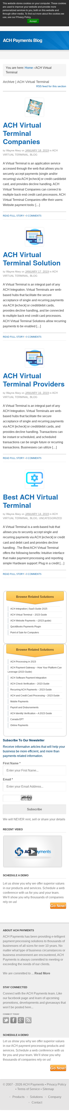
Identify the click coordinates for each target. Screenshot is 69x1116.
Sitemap (48, 1089)
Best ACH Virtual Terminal (30, 501)
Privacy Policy (56, 1084)
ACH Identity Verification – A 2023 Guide (31, 713)
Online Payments (19, 725)
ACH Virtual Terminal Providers (34, 379)
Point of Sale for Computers (24, 632)
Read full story (13, 215)
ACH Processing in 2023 (23, 661)
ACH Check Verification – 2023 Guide (29, 683)
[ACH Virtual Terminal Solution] (34, 236)
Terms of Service (28, 1089)
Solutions (36, 1097)
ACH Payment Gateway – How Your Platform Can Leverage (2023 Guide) (35, 669)
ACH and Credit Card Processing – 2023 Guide (35, 695)
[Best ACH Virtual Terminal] (34, 479)
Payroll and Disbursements (24, 707)
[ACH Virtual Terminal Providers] (34, 358)
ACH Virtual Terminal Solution (32, 258)
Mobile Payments (19, 701)
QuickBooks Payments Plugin (25, 626)
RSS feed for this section (51, 86)
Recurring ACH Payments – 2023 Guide (31, 689)
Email (8, 779)
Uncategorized (50, 518)
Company (54, 1097)
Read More (42, 973)
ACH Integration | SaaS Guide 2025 (28, 608)
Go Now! (58, 906)
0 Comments (33, 215)
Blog (33, 154)
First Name (12, 763)
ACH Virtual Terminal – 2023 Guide (28, 614)
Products (18, 1097)
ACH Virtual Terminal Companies (22, 133)
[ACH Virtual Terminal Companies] (34, 107)
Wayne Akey (13, 150)
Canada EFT (17, 719)
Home (29, 67)
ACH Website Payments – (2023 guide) (30, 620)
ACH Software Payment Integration (28, 677)
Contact (37, 1102)
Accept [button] (33, 21)
